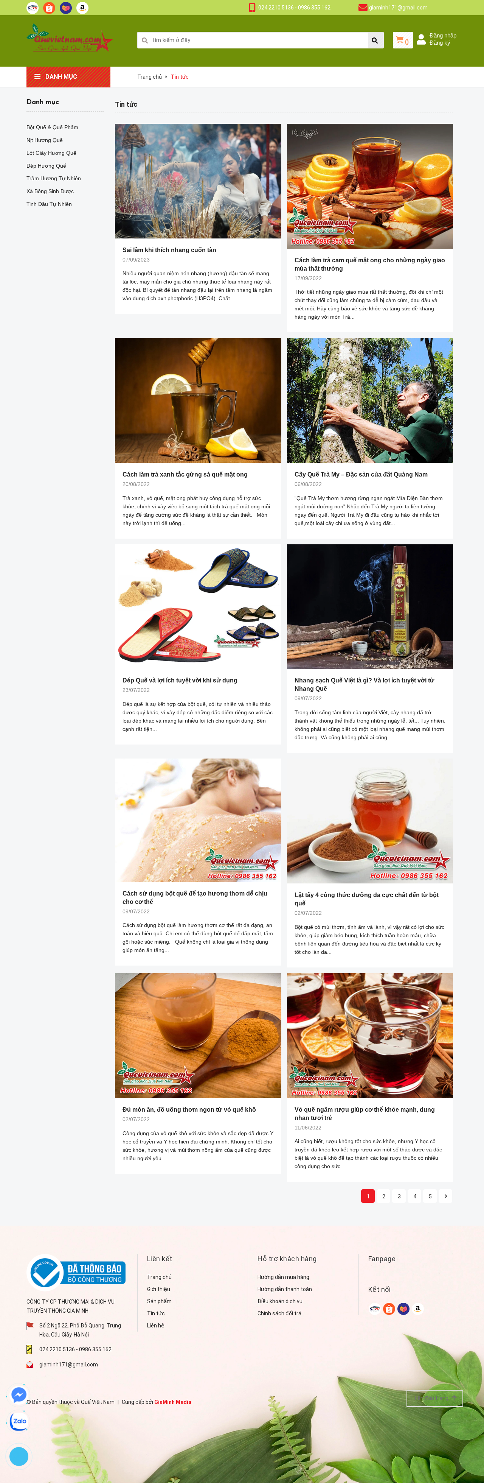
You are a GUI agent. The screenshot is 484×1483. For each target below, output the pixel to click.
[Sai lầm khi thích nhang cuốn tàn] (198, 181)
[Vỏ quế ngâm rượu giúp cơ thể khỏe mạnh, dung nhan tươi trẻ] (370, 1035)
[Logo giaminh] (32, 7)
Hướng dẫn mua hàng (283, 1277)
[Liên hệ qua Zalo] (18, 1421)
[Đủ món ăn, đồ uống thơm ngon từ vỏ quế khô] (198, 1035)
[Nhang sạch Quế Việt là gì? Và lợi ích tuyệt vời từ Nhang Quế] (370, 606)
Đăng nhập (443, 35)
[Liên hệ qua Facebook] (18, 1395)
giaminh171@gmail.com (398, 8)
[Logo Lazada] (66, 7)
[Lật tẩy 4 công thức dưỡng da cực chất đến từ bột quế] (370, 821)
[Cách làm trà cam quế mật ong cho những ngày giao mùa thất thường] (370, 186)
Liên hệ (155, 1326)
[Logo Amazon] (82, 7)
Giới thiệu (158, 1289)
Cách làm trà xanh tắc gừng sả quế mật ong (185, 474)
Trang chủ (159, 1277)
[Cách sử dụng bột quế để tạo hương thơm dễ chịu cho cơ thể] (198, 820)
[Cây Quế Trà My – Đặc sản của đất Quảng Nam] (370, 400)
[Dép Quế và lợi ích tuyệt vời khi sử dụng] (198, 606)
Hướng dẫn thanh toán (285, 1289)
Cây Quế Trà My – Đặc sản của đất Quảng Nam (361, 474)
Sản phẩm (159, 1301)
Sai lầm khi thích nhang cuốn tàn (169, 250)
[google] (375, 1308)
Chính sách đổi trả (279, 1313)
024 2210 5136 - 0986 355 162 (294, 8)
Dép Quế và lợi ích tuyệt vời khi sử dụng (180, 680)
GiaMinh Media (172, 1402)
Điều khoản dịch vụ (280, 1301)
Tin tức (156, 1313)
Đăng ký (440, 42)
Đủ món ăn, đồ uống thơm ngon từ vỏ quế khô (189, 1109)
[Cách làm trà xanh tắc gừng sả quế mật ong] (198, 400)
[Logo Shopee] (49, 7)
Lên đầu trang (432, 1398)
